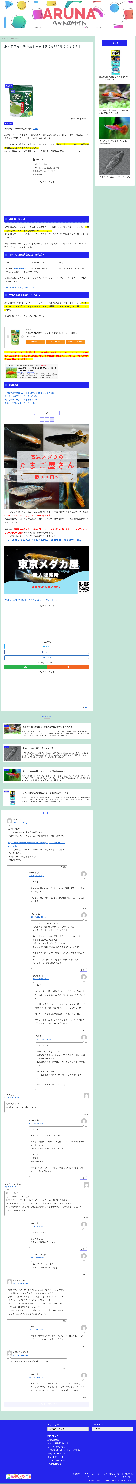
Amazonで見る (35, 341)
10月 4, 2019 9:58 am (36, 1226)
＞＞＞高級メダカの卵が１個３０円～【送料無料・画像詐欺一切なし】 (45, 540)
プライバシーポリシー (89, 1475)
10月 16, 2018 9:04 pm (36, 876)
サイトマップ (102, 1474)
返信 (64, 867)
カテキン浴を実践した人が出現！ (48, 168)
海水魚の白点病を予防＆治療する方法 (20, 396)
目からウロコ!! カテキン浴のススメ (19, 288)
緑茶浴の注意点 (41, 164)
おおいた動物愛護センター (58, 1443)
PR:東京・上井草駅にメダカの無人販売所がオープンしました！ (31, 600)
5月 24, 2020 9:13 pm (36, 1329)
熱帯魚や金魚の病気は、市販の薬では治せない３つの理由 (29, 393)
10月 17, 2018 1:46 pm (43, 1039)
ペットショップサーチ (57, 1460)
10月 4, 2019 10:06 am (39, 1258)
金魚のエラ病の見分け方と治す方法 (19, 403)
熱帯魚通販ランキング (57, 1454)
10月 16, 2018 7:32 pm (20, 823)
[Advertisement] (46, 66)
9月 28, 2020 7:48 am (36, 1377)
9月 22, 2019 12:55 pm (36, 1123)
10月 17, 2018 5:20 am (41, 979)
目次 (38, 159)
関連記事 (38, 174)
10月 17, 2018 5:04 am (39, 917)
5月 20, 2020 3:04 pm (20, 1283)
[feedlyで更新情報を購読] (25, 667)
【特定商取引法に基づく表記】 (127, 1475)
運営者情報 (76, 1474)
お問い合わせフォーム (115, 1475)
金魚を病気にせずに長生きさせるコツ (20, 400)
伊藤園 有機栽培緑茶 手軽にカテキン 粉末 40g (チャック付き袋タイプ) (52, 333)
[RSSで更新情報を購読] (68, 667)
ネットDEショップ (55, 1457)
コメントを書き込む (47, 1404)
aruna (35, 129)
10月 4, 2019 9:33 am (11, 1187)
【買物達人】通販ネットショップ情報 (63, 1450)
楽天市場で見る (55, 341)
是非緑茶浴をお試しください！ (47, 171)
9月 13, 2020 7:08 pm (20, 1355)
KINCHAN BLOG (21, 268)
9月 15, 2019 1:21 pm (11, 1097)
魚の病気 (9, 123)
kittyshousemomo (54, 1464)
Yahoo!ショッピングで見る (76, 341)
